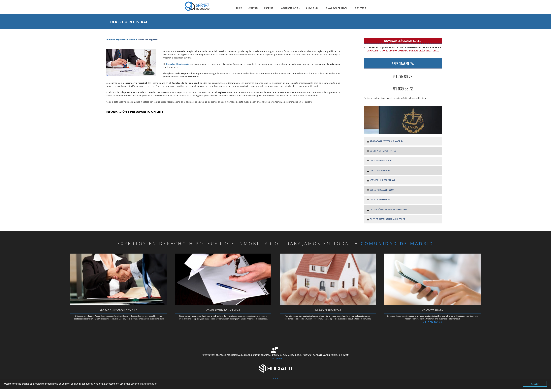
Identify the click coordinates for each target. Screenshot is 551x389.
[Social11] (275, 368)
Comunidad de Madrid (397, 243)
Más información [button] (148, 384)
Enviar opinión (275, 358)
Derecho (269, 8)
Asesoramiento (289, 8)
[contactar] (432, 303)
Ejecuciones (312, 8)
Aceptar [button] (535, 384)
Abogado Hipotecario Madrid (121, 39)
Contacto (360, 8)
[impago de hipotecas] (328, 303)
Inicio (239, 8)
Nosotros (253, 8)
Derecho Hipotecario (177, 64)
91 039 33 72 (403, 89)
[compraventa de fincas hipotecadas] (223, 303)
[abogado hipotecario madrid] (197, 9)
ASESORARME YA (403, 63)
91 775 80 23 (402, 77)
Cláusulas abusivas (336, 8)
